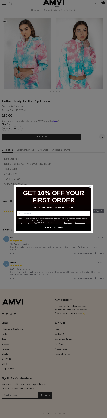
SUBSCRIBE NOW (53, 227)
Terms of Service (80, 223)
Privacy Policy (68, 223)
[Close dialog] (90, 187)
